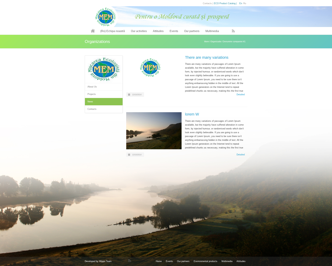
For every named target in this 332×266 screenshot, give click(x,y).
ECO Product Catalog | (225, 3)
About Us (92, 86)
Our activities (139, 31)
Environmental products (205, 261)
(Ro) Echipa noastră (112, 31)
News (90, 101)
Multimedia (212, 31)
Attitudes (158, 31)
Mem (206, 41)
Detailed (241, 94)
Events (174, 31)
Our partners (191, 31)
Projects (91, 94)
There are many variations (206, 57)
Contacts (91, 109)
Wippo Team (105, 261)
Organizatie (215, 41)
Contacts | (208, 3)
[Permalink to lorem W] (154, 130)
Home (159, 261)
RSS (233, 31)
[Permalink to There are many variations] (154, 67)
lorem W (192, 114)
